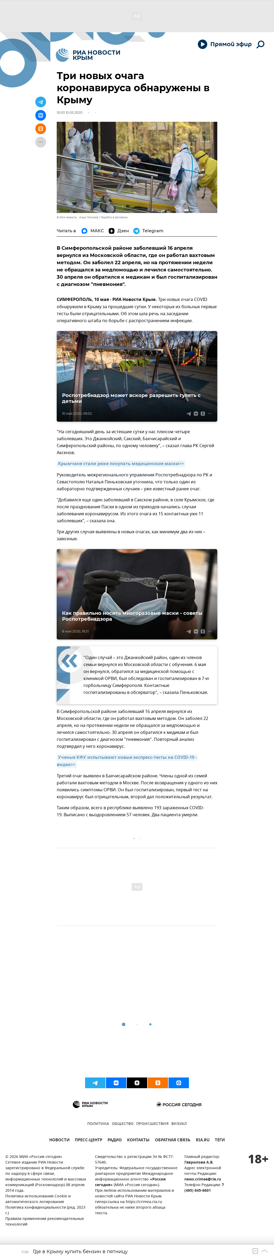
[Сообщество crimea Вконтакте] (116, 1082)
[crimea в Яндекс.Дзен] (137, 1082)
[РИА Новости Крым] (87, 55)
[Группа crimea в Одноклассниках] (158, 1082)
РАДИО (115, 1141)
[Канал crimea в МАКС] (179, 1082)
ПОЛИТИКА (98, 1124)
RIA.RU (203, 1141)
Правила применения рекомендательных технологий (44, 1222)
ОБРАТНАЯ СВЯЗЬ (173, 1141)
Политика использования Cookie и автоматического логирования (38, 1199)
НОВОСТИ (59, 1141)
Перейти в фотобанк (114, 217)
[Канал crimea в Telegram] (95, 1082)
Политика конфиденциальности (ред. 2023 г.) (45, 1210)
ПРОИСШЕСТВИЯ (152, 1124)
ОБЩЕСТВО (123, 1124)
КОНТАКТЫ (138, 1141)
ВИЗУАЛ (179, 1124)
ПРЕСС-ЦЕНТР (88, 1141)
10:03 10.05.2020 (69, 113)
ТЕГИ (220, 1141)
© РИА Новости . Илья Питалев (77, 217)
